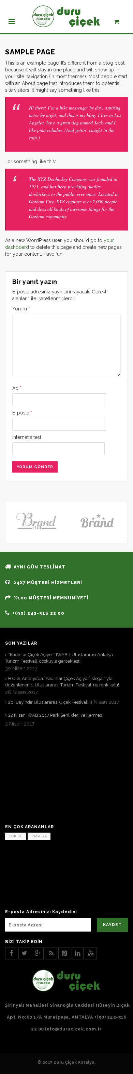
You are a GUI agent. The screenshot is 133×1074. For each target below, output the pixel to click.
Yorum (21, 308)
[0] (120, 23)
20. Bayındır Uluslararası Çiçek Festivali (48, 702)
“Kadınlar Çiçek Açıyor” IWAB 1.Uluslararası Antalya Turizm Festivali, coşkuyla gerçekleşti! (59, 658)
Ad (16, 388)
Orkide (16, 836)
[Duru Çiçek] (66, 16)
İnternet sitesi (26, 437)
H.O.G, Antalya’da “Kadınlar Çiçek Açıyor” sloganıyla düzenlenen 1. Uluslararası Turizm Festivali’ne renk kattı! (62, 681)
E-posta (22, 412)
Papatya (39, 836)
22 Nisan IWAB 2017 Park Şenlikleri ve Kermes (55, 715)
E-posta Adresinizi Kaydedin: (41, 911)
